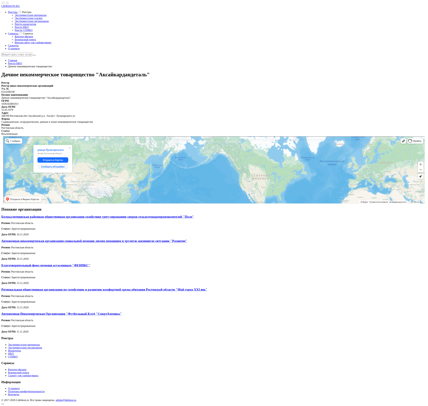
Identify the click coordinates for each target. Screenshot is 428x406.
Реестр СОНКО (24, 30)
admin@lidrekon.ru (66, 400)
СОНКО (13, 356)
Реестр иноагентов (25, 24)
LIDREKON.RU (10, 6)
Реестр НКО (22, 27)
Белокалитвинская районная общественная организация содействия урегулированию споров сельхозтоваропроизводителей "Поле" (97, 216)
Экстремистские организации (32, 21)
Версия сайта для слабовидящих (33, 42)
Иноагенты (14, 350)
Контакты (13, 394)
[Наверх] (2, 403)
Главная (12, 60)
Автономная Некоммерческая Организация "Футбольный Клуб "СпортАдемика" (61, 313)
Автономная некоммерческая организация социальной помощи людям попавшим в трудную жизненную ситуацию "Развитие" (94, 241)
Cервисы (13, 33)
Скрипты (13, 45)
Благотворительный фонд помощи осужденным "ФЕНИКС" (45, 265)
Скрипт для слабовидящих (23, 375)
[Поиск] (34, 55)
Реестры (13, 12)
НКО (11, 353)
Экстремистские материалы (30, 15)
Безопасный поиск (25, 39)
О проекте (14, 48)
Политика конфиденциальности (26, 391)
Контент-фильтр (24, 36)
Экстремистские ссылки (28, 18)
